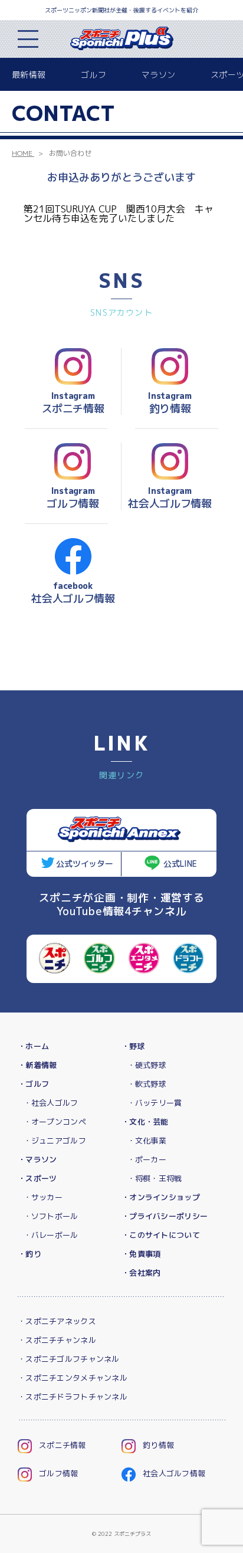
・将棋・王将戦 (154, 1178)
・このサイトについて (160, 1235)
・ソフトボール (51, 1216)
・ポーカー (146, 1159)
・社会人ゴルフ (51, 1102)
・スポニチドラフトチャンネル (72, 1396)
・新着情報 (37, 1065)
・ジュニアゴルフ (55, 1140)
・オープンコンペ (55, 1121)
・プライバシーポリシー (164, 1216)
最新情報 (28, 74)
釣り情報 (158, 1445)
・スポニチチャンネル (57, 1340)
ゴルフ (93, 74)
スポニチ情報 (62, 1445)
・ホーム (33, 1046)
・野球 (133, 1046)
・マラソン (37, 1159)
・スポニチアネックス (57, 1321)
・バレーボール (51, 1235)
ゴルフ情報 (58, 1473)
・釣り (29, 1254)
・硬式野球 (146, 1065)
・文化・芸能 (145, 1121)
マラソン (158, 74)
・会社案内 (140, 1272)
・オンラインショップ (160, 1197)
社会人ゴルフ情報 (174, 1473)
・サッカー (43, 1197)
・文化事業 (146, 1140)
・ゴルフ (33, 1084)
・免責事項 (140, 1254)
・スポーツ (37, 1178)
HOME (22, 153)
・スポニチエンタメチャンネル (72, 1377)
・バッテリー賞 (154, 1102)
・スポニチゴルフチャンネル (69, 1359)
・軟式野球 (146, 1084)
